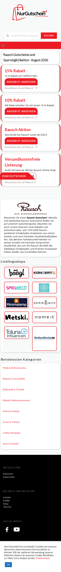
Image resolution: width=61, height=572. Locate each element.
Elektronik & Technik (13, 389)
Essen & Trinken (11, 422)
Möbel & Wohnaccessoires (16, 400)
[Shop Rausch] (30, 208)
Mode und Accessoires (14, 367)
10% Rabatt (15, 100)
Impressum (8, 474)
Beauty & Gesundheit (14, 378)
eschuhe (7, 497)
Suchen (49, 35)
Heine (5, 504)
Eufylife (6, 500)
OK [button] (8, 564)
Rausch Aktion (18, 129)
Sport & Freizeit (11, 443)
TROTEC (7, 507)
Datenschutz (9, 477)
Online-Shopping (11, 432)
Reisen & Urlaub (11, 411)
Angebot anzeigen (21, 81)
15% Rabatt (15, 70)
